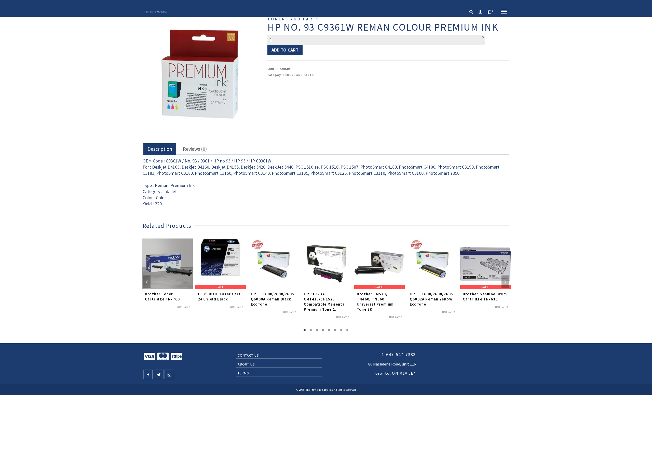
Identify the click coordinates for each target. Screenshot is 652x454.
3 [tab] (316, 330)
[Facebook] (148, 374)
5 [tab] (329, 330)
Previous (147, 281)
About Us (246, 364)
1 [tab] (304, 330)
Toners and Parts (298, 75)
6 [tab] (335, 330)
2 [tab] (310, 330)
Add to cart (284, 50)
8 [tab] (347, 330)
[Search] (471, 12)
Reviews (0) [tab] (195, 149)
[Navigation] (503, 12)
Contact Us (248, 355)
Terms (243, 373)
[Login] (480, 12)
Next (505, 281)
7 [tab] (341, 330)
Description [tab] (159, 149)
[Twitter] (159, 374)
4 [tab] (322, 330)
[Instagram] (169, 374)
